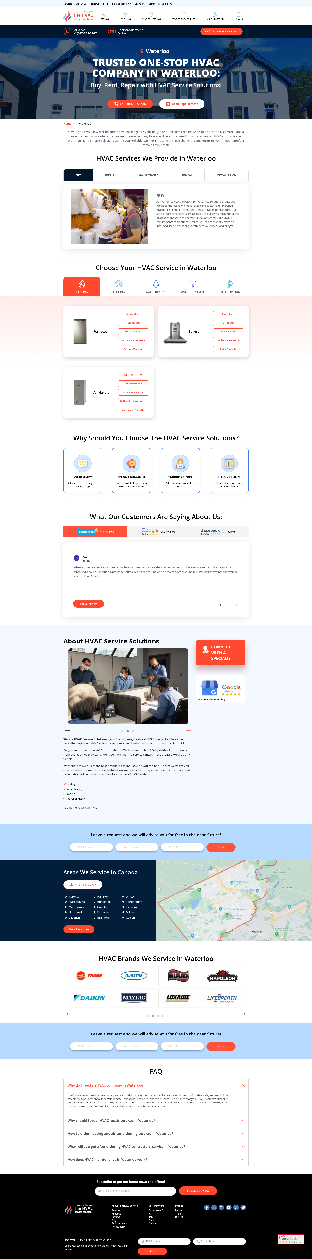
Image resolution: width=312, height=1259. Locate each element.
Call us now (79, 29)
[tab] (78, 175)
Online (122, 33)
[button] (221, 31)
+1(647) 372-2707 (85, 33)
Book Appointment (130, 30)
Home (67, 123)
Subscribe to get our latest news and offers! (130, 1182)
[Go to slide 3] (133, 731)
